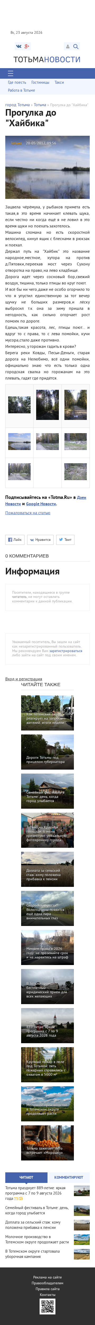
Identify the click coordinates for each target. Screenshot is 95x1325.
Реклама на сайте (47, 1277)
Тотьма (40, 105)
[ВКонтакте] (19, 46)
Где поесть (17, 82)
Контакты (47, 1295)
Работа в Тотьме (21, 90)
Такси (59, 82)
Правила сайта (48, 1289)
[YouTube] (27, 46)
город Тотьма (17, 105)
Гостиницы (40, 82)
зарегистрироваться (65, 651)
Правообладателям (47, 1283)
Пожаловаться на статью (27, 513)
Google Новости (41, 504)
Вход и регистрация (23, 679)
